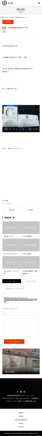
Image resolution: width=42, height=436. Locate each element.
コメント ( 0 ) (11, 281)
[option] (21, 361)
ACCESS (21, 427)
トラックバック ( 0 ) (30, 281)
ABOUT (21, 413)
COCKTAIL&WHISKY (21, 420)
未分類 (8, 22)
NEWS (21, 416)
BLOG (21, 423)
